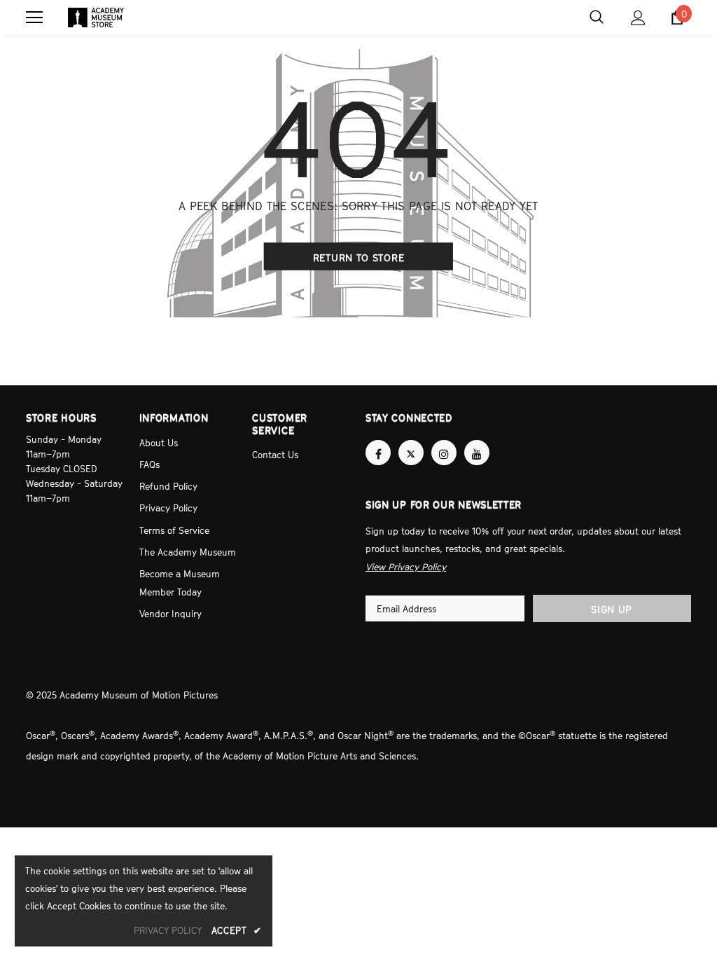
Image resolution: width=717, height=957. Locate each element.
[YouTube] (476, 452)
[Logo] (96, 17)
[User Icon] (638, 18)
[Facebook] (378, 452)
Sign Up (611, 607)
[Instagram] (444, 452)
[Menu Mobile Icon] (34, 17)
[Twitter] (411, 452)
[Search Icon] (597, 18)
